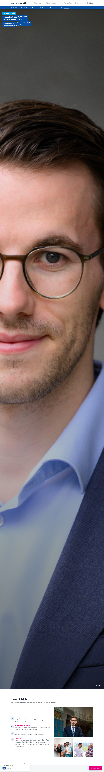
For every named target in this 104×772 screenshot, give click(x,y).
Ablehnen (9, 768)
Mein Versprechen (66, 3)
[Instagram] (87, 3)
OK (4, 768)
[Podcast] (92, 3)
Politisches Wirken (50, 3)
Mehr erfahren (10, 765)
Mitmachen (78, 3)
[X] (89, 3)
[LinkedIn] (91, 3)
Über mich (37, 3)
